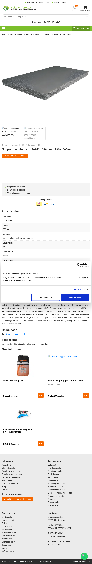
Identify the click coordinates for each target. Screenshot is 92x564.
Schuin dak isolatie (56, 471)
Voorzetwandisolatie (56, 490)
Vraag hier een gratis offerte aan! (17, 499)
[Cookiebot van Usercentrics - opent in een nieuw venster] (78, 265)
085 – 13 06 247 (56, 533)
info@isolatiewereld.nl (59, 536)
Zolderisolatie (53, 474)
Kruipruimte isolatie (56, 496)
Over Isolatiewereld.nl (11, 471)
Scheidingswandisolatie (58, 484)
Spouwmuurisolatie (56, 487)
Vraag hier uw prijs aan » (15, 156)
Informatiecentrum (9, 468)
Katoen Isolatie (8, 539)
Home (4, 35)
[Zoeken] (80, 17)
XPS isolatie (7, 529)
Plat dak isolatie (54, 468)
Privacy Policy (45, 561)
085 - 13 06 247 (53, 22)
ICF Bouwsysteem (9, 551)
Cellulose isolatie (9, 542)
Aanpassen (44, 297)
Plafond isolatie (54, 502)
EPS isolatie (7, 517)
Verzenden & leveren (11, 477)
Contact (5, 490)
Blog (4, 487)
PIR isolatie (7, 523)
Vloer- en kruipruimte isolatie (60, 493)
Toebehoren (7, 545)
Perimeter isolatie (55, 499)
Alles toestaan (75, 297)
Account (37, 22)
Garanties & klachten (11, 484)
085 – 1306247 (56, 544)
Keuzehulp (6, 465)
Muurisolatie (53, 477)
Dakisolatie (52, 465)
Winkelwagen (83, 28)
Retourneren (7, 480)
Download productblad (15, 334)
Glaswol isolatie (8, 536)
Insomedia (86, 561)
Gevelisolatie (53, 480)
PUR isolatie (7, 526)
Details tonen (79, 290)
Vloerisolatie (53, 505)
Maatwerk (6, 548)
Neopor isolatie (16, 35)
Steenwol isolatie (9, 533)
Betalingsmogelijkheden (12, 474)
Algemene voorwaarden (28, 561)
